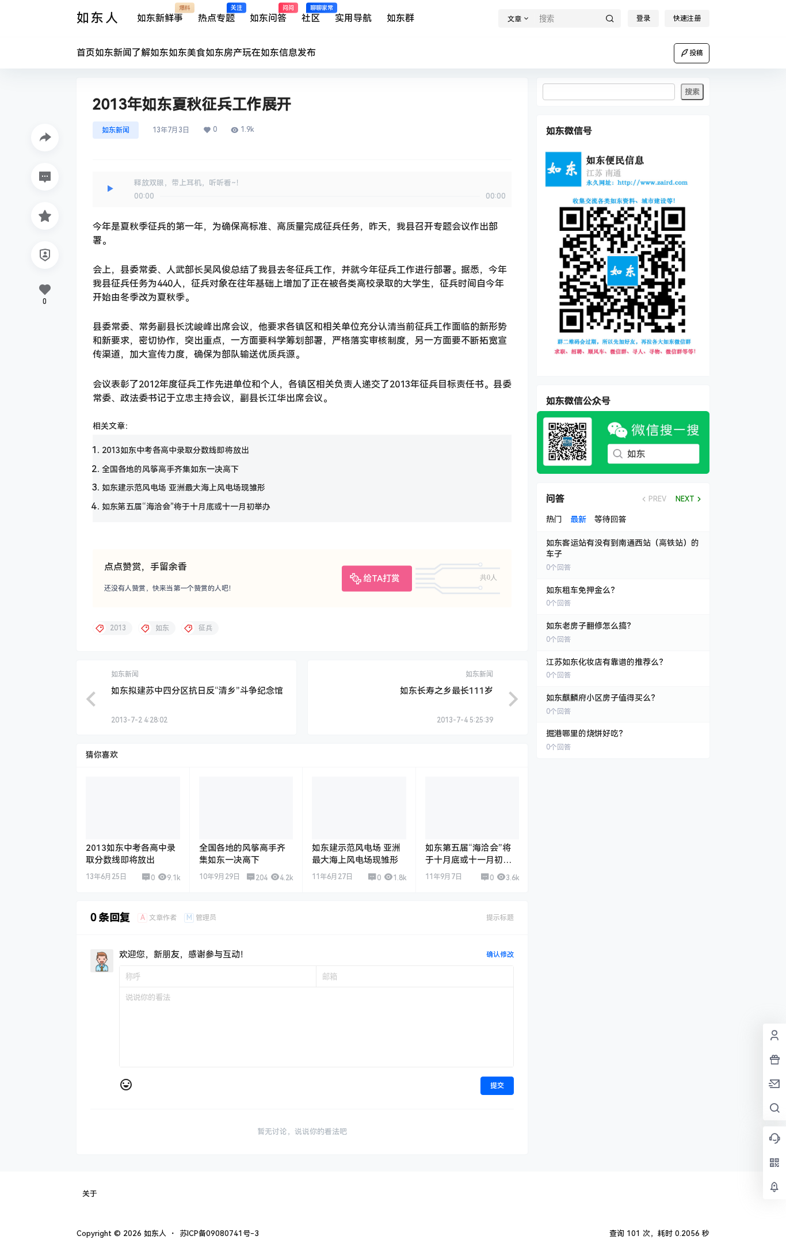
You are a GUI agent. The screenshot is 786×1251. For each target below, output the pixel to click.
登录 (643, 18)
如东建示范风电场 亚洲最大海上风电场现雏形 (183, 487)
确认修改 (500, 954)
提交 (497, 1086)
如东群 (400, 18)
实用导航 (353, 18)
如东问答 (268, 14)
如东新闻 (115, 130)
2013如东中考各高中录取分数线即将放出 (175, 450)
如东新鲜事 (160, 14)
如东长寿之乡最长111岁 (446, 691)
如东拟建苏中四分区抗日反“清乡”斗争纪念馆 (197, 691)
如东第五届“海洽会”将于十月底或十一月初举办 (186, 506)
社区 (311, 14)
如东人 (154, 1233)
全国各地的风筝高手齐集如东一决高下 (170, 469)
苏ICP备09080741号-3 (219, 1233)
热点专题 (216, 14)
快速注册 (687, 18)
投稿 (696, 53)
